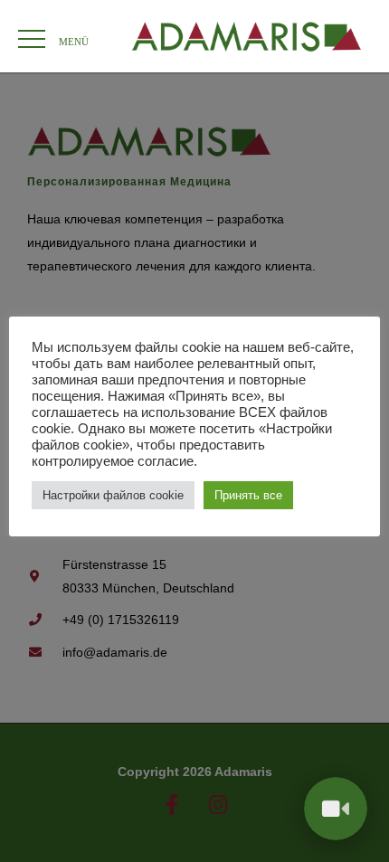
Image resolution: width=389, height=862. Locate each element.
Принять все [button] (248, 495)
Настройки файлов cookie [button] (113, 495)
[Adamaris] (246, 36)
